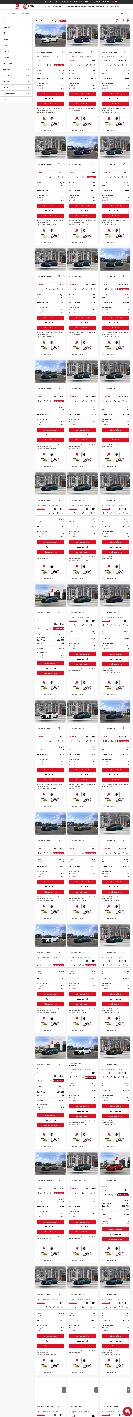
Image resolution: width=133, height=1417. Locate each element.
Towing (107, 6)
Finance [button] (77, 6)
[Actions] (62, 52)
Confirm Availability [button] (50, 94)
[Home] (49, 6)
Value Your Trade (50, 99)
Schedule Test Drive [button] (50, 104)
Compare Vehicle (45, 130)
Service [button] (67, 6)
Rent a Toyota (115, 6)
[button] (64, 35)
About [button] (102, 6)
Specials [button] (61, 6)
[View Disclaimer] (50, 65)
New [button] (52, 6)
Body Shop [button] (95, 6)
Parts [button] (72, 6)
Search (122, 13)
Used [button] (56, 6)
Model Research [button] (86, 6)
